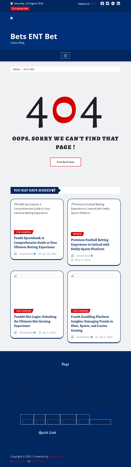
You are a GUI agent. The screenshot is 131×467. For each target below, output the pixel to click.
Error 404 (29, 69)
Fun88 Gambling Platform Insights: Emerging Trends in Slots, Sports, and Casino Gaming (92, 323)
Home (16, 69)
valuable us (65, 407)
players (17, 390)
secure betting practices (100, 391)
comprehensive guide (83, 374)
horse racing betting (33, 384)
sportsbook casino (20, 397)
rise (77, 390)
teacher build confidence (100, 397)
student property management (41, 397)
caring (50, 374)
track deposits (40, 402)
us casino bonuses (112, 402)
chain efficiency (60, 374)
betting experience (21, 374)
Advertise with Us (100, 422)
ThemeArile (38, 461)
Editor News (19, 461)
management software (107, 384)
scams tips (85, 391)
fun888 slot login (78, 380)
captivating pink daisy (39, 374)
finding (32, 380)
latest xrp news (77, 384)
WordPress (55, 456)
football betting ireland (45, 380)
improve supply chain (61, 384)
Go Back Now (66, 162)
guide (111, 380)
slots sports (115, 391)
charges (70, 374)
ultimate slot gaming (78, 402)
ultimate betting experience (57, 402)
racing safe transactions (62, 391)
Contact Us (27, 417)
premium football (30, 391)
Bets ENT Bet (33, 36)
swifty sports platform (80, 397)
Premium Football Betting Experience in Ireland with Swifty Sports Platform (90, 244)
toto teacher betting (25, 402)
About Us (39, 417)
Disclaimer (83, 417)
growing (105, 380)
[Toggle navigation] (65, 55)
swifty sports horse (63, 397)
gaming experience (93, 380)
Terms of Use (68, 417)
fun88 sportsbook (63, 380)
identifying (47, 384)
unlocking (96, 401)
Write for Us (53, 417)
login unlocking (90, 384)
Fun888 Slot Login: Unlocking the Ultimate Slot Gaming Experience (35, 321)
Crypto (96, 374)
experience (20, 379)
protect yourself (45, 391)
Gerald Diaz (26, 253)
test (113, 397)
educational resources (108, 374)
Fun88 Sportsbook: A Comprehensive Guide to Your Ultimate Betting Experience (35, 242)
